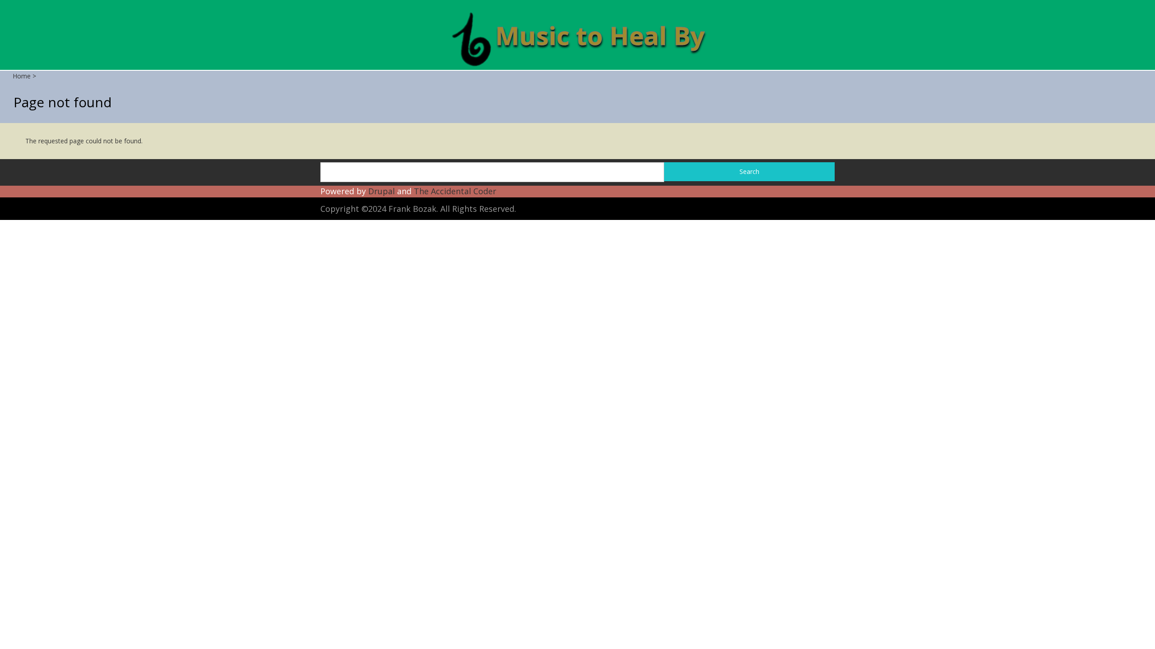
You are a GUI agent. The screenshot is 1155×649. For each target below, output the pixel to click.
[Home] (471, 38)
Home (22, 76)
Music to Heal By (600, 35)
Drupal (381, 191)
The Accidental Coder (455, 191)
